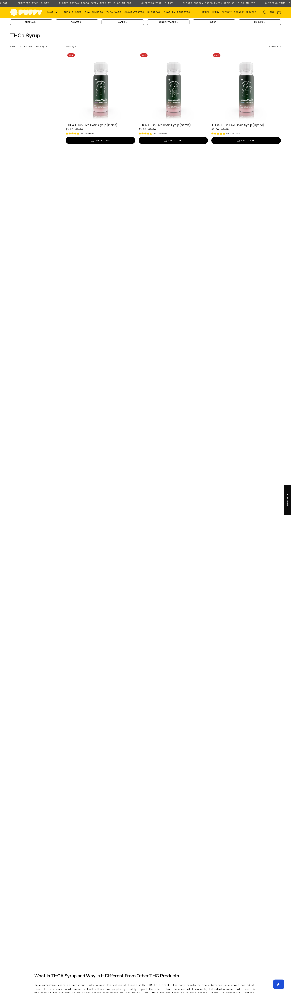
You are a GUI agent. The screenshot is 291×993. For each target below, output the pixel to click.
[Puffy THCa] (26, 12)
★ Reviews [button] (287, 500)
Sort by (70, 46)
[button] (72, 12)
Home (12, 46)
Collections (25, 46)
